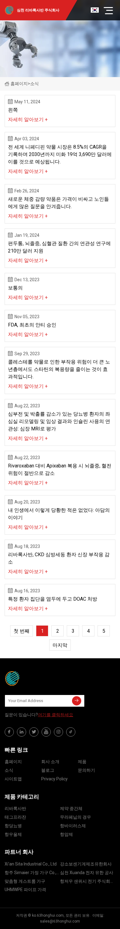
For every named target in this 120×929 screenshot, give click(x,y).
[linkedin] (21, 732)
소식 (9, 770)
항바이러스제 (73, 825)
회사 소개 (50, 761)
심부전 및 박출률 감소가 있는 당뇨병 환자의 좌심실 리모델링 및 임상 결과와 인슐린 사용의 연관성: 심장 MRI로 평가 (59, 421)
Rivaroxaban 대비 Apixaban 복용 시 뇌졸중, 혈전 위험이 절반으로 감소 (59, 469)
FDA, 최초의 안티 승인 (32, 325)
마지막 (60, 645)
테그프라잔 (15, 817)
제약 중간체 (71, 808)
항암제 (66, 834)
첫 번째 (22, 631)
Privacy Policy (54, 778)
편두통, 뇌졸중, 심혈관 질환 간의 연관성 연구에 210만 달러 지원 (59, 247)
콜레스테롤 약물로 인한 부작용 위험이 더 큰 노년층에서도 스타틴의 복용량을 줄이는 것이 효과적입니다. (59, 369)
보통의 (15, 288)
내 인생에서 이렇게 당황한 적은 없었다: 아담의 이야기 (59, 513)
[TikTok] (70, 732)
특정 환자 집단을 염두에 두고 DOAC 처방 (52, 599)
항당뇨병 (13, 825)
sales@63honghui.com (60, 921)
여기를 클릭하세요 (55, 714)
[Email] (76, 700)
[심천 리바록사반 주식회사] (35, 678)
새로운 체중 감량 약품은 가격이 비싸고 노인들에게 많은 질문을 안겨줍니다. (58, 202)
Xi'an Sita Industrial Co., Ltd (31, 863)
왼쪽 (13, 110)
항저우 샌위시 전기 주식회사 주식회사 (87, 882)
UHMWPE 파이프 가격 (25, 889)
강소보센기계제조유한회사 (86, 863)
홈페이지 (19, 83)
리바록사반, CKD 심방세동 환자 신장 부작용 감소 (59, 558)
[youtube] (46, 732)
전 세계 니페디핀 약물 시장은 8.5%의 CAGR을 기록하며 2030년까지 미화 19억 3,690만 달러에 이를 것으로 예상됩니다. (60, 154)
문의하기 (86, 770)
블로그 (47, 770)
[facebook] (9, 732)
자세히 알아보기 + (28, 119)
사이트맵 (13, 778)
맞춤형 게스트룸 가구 (25, 881)
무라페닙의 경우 (75, 817)
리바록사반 (15, 808)
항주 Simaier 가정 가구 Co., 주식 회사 (30, 873)
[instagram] (58, 732)
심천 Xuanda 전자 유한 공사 (86, 872)
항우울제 (13, 834)
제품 (82, 761)
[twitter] (33, 732)
